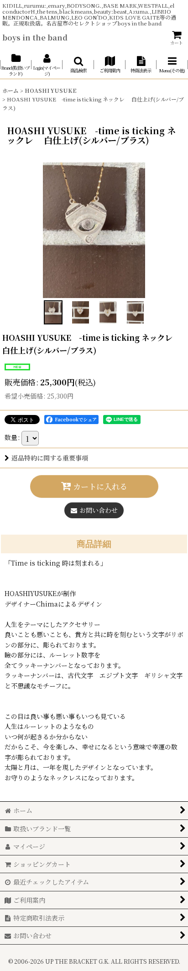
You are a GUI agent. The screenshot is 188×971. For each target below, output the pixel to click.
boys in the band (35, 37)
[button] (78, 65)
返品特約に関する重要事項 (49, 457)
